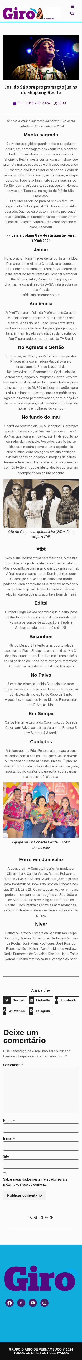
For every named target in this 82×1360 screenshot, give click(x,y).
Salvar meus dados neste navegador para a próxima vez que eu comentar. (35, 1182)
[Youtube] (33, 1303)
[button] (72, 13)
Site (6, 1157)
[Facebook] (9, 1303)
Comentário (13, 1065)
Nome (9, 1121)
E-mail (9, 1139)
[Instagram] (44, 1303)
